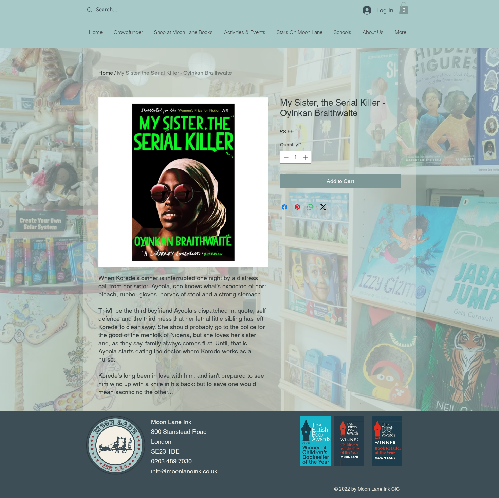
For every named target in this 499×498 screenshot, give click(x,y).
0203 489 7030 (171, 461)
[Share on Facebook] (284, 207)
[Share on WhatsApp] (310, 207)
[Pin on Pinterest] (297, 207)
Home (105, 73)
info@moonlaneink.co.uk (184, 471)
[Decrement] (285, 157)
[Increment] (306, 157)
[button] (404, 8)
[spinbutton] (296, 157)
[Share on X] (323, 207)
